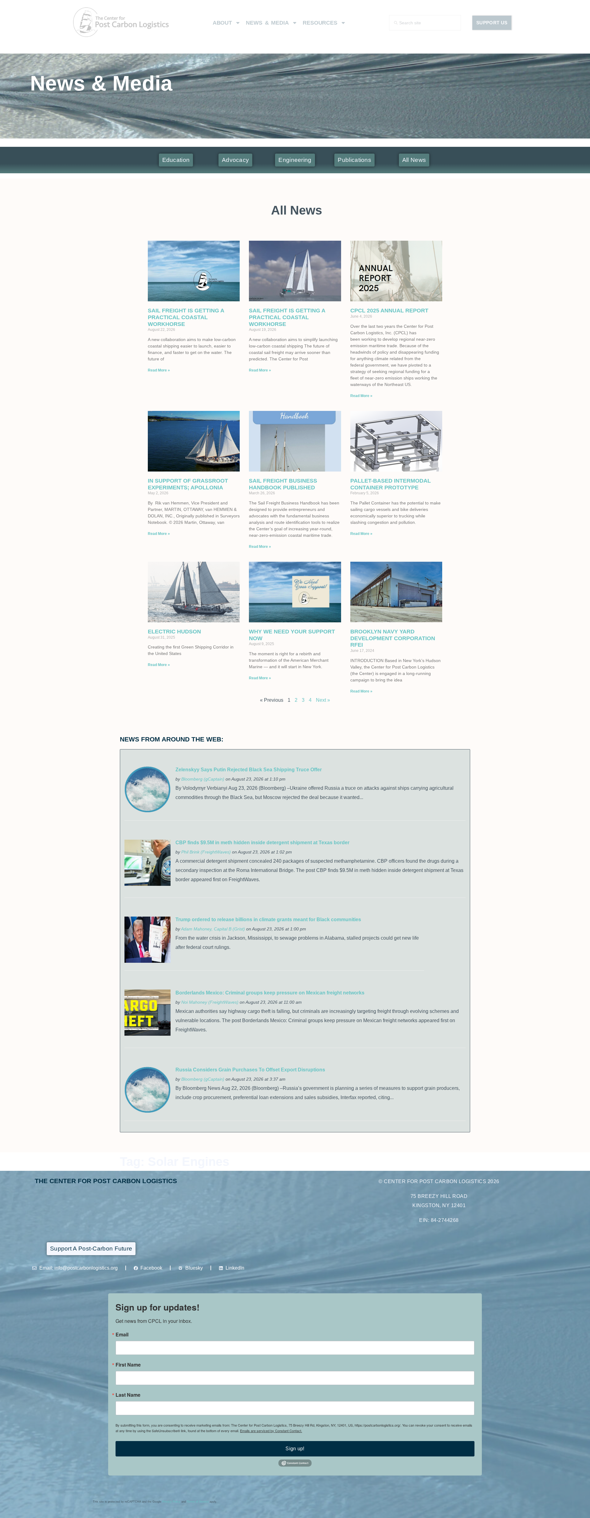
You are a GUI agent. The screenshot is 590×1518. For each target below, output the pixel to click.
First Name (128, 1364)
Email (122, 1334)
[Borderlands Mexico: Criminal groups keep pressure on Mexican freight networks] (147, 1034)
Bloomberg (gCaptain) (202, 779)
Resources (320, 23)
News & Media (267, 23)
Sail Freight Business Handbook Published (283, 484)
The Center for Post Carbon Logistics (106, 1180)
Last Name (128, 1394)
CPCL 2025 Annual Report (389, 310)
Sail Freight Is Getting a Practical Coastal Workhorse (186, 317)
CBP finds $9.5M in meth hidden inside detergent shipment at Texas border (262, 842)
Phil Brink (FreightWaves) (206, 851)
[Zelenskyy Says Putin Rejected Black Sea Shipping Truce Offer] (147, 810)
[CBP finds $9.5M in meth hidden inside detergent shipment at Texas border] (147, 884)
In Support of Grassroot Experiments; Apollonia (188, 484)
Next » (323, 700)
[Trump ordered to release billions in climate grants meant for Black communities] (147, 961)
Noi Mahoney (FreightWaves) (209, 1002)
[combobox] (425, 22)
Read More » (159, 370)
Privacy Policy (171, 1501)
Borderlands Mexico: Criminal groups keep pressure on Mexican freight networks (269, 992)
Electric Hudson (174, 631)
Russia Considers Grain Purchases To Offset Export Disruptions (250, 1069)
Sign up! (294, 1448)
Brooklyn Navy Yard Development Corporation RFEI (392, 638)
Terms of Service (198, 1501)
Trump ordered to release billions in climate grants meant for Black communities (268, 919)
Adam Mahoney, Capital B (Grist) (213, 928)
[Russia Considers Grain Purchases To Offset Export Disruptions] (147, 1111)
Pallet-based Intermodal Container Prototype (390, 484)
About (222, 23)
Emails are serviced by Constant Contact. (271, 1430)
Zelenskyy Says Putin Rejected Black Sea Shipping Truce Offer (248, 769)
